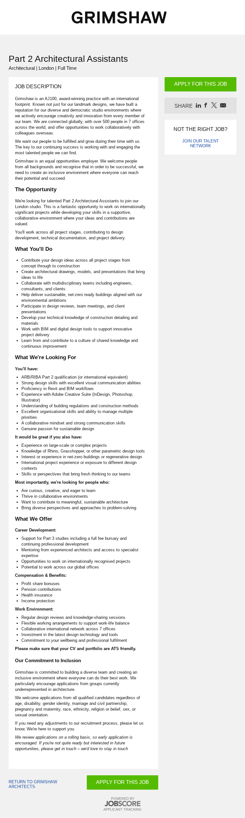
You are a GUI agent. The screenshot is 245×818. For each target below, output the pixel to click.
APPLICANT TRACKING (122, 809)
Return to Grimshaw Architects (33, 784)
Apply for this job (122, 782)
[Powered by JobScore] (122, 804)
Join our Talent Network (200, 143)
